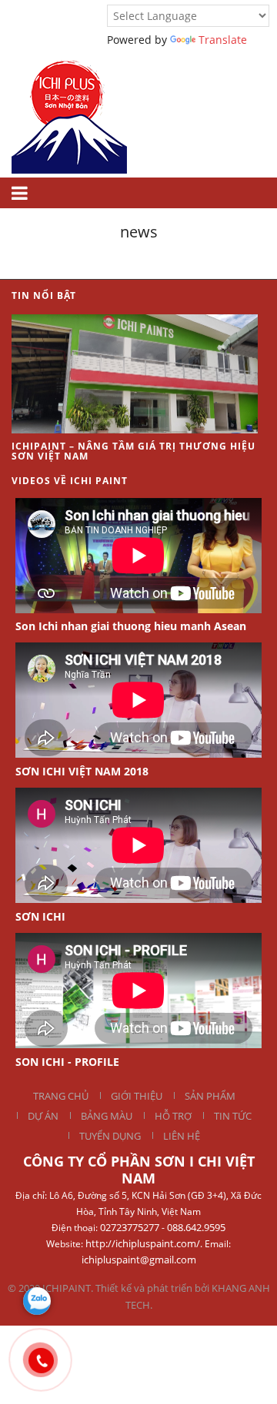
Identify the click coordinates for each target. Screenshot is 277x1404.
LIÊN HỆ (181, 1136)
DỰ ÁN (43, 1116)
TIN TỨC (233, 1116)
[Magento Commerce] (69, 112)
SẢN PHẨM (210, 1096)
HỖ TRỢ (173, 1116)
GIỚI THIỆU (136, 1096)
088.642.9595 (196, 1227)
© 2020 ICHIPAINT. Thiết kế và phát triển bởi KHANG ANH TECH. (139, 1296)
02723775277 (129, 1227)
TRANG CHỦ (60, 1096)
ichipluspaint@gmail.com (139, 1259)
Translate (223, 39)
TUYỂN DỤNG (110, 1136)
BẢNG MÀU (106, 1116)
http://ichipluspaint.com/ (142, 1243)
